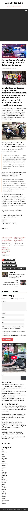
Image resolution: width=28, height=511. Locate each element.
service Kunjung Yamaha (9, 265)
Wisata (3, 502)
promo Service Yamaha (9, 262)
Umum (3, 498)
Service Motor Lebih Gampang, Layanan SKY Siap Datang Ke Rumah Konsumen (7, 239)
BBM (3, 454)
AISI (3, 449)
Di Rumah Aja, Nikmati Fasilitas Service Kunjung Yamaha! (6, 250)
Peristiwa (4, 479)
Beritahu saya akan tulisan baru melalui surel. (14, 335)
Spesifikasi (4, 488)
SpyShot (4, 489)
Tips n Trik (4, 495)
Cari (3, 375)
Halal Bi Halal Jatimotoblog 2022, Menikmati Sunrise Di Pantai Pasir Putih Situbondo (14, 427)
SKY (14, 268)
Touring (3, 496)
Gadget (3, 460)
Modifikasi (4, 472)
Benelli (3, 456)
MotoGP (4, 474)
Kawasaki (4, 465)
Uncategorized (5, 500)
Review (3, 484)
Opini (3, 477)
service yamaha (7, 268)
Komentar (4, 301)
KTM (3, 468)
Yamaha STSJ (21, 268)
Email (3, 317)
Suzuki (3, 491)
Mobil (3, 470)
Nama (3, 313)
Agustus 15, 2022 (7, 68)
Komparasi (4, 467)
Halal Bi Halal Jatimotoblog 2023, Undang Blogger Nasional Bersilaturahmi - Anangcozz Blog (13, 424)
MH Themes (23, 509)
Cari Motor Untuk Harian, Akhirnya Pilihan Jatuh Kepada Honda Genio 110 (13, 417)
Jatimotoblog (5, 463)
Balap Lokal (4, 453)
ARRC (3, 451)
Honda (3, 461)
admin (14, 68)
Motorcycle (4, 475)
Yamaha (4, 503)
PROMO (4, 482)
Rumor (3, 486)
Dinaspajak (4, 432)
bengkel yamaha (10, 259)
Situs (3, 322)
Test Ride (4, 493)
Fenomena (4, 458)
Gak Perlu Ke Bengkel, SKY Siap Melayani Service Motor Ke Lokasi (19, 239)
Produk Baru (5, 481)
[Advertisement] (14, 27)
